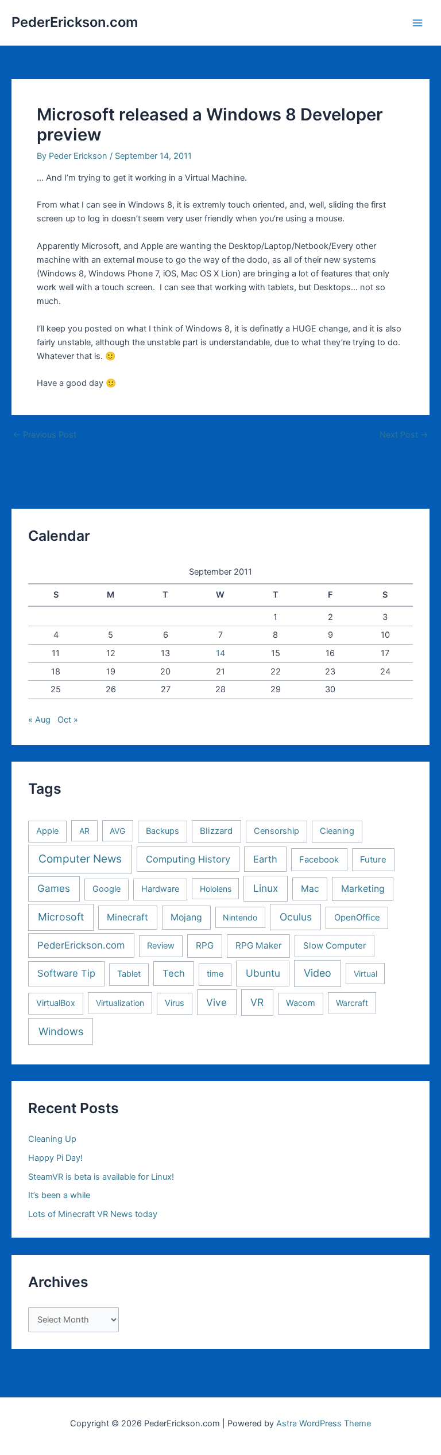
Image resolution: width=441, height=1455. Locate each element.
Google (106, 889)
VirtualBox (55, 1003)
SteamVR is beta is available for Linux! (101, 1177)
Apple (47, 831)
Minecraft (127, 917)
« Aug (39, 720)
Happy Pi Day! (55, 1158)
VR (257, 1002)
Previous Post (44, 435)
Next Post (404, 435)
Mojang (186, 917)
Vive (216, 1002)
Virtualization (120, 1003)
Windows (60, 1031)
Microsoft (61, 917)
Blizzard (216, 831)
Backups (162, 831)
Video (317, 973)
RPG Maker (258, 945)
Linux (265, 888)
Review (161, 946)
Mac (310, 888)
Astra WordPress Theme (323, 1423)
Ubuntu (263, 973)
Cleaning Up (52, 1139)
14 (220, 653)
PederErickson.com (74, 22)
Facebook (319, 860)
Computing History (188, 859)
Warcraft (352, 1003)
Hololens (215, 889)
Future (373, 860)
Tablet (129, 974)
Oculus (296, 917)
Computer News (80, 858)
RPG (205, 945)
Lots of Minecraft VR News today (92, 1214)
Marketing (363, 888)
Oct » (67, 720)
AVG (117, 831)
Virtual (365, 973)
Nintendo (240, 917)
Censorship (276, 831)
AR (84, 831)
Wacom (300, 1003)
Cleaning (337, 831)
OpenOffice (357, 917)
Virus (174, 1003)
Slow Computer (334, 946)
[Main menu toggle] (417, 23)
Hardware (160, 889)
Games (53, 888)
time (215, 974)
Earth (265, 859)
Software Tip (66, 973)
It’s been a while (59, 1195)
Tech (174, 973)
